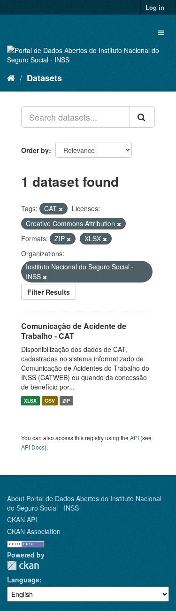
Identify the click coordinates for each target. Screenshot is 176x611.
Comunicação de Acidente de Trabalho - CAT (73, 331)
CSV (50, 400)
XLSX (30, 400)
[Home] (11, 77)
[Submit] (142, 117)
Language (23, 579)
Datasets (44, 78)
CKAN (23, 565)
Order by (35, 150)
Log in (154, 7)
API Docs (33, 447)
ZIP (66, 400)
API (134, 438)
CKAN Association (34, 531)
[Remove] (61, 209)
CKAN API (22, 519)
